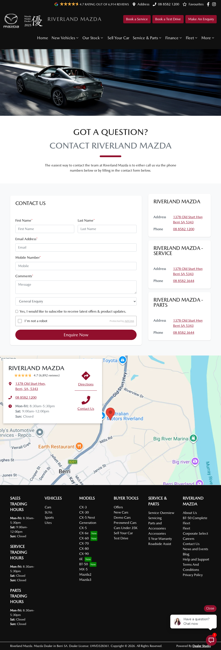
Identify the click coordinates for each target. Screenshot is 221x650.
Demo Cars (122, 517)
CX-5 (83, 528)
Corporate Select (195, 533)
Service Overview (161, 513)
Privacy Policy (193, 575)
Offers (118, 507)
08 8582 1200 (168, 4)
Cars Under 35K (125, 528)
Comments (24, 276)
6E (81, 559)
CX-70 (84, 543)
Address (143, 4)
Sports (49, 517)
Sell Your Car (118, 38)
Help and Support (196, 559)
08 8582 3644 (183, 281)
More (206, 38)
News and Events (195, 549)
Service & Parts (145, 38)
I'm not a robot (36, 321)
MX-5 (83, 569)
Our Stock (91, 38)
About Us (190, 513)
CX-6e (84, 533)
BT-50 (83, 564)
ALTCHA (129, 321)
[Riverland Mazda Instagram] (215, 4)
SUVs (48, 512)
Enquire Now (76, 334)
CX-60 (84, 538)
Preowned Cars (125, 523)
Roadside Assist (159, 544)
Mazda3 (85, 580)
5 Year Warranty (160, 539)
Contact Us (85, 409)
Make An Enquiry (201, 19)
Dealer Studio (202, 646)
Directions (85, 384)
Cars (48, 507)
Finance (171, 38)
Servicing (155, 518)
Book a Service (137, 19)
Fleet (190, 38)
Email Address (26, 239)
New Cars (121, 512)
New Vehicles (63, 38)
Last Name (86, 220)
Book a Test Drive (168, 19)
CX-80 (84, 549)
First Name (24, 220)
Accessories (157, 533)
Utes (48, 523)
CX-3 (83, 507)
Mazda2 (85, 574)
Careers (188, 539)
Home (42, 38)
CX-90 (84, 554)
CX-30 (84, 512)
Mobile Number (28, 257)
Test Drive (121, 538)
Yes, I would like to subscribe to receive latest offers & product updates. (73, 311)
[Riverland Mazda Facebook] (209, 4)
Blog (186, 554)
